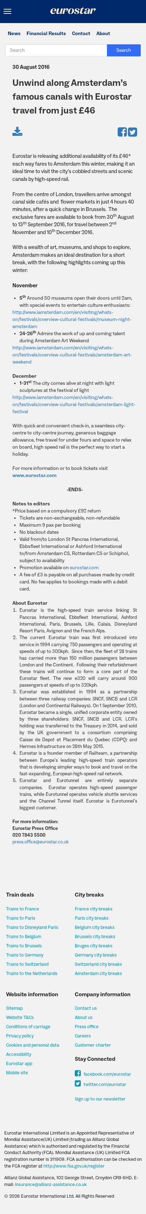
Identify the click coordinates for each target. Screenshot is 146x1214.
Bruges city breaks (93, 946)
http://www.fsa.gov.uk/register (74, 1166)
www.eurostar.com (34, 475)
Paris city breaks (91, 918)
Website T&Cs (20, 1017)
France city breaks (93, 909)
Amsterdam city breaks (98, 973)
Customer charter (93, 1045)
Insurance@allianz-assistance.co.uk (51, 1184)
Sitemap (14, 1008)
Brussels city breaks (95, 936)
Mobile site (17, 1073)
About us (83, 1017)
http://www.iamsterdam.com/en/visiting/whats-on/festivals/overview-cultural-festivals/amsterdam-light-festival (73, 404)
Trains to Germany (24, 955)
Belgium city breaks (94, 927)
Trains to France (22, 909)
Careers (83, 1036)
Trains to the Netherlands (31, 973)
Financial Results (46, 34)
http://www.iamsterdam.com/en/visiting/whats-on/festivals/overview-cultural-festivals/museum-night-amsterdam (71, 319)
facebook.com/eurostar (107, 1074)
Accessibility (18, 1054)
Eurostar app (19, 1063)
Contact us (86, 1008)
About (103, 34)
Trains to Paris (20, 918)
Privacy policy (20, 1036)
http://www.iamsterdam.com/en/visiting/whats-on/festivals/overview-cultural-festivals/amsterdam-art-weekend (72, 355)
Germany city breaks (96, 955)
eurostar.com (84, 568)
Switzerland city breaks (98, 964)
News (14, 34)
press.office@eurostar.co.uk (40, 842)
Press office (87, 1027)
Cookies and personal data (32, 1045)
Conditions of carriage (28, 1027)
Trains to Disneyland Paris (32, 927)
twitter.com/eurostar (104, 1084)
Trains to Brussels (24, 946)
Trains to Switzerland (27, 964)
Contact (81, 34)
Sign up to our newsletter (100, 1099)
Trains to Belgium (23, 936)
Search (123, 50)
